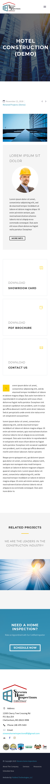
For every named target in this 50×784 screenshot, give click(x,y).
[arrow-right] (44, 128)
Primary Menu (44, 7)
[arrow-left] (5, 128)
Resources (37, 766)
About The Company (10, 766)
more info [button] (17, 238)
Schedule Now (25, 647)
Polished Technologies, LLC (22, 777)
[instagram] (14, 738)
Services (26, 766)
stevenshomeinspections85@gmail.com (21, 733)
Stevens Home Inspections (27, 761)
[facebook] (10, 738)
